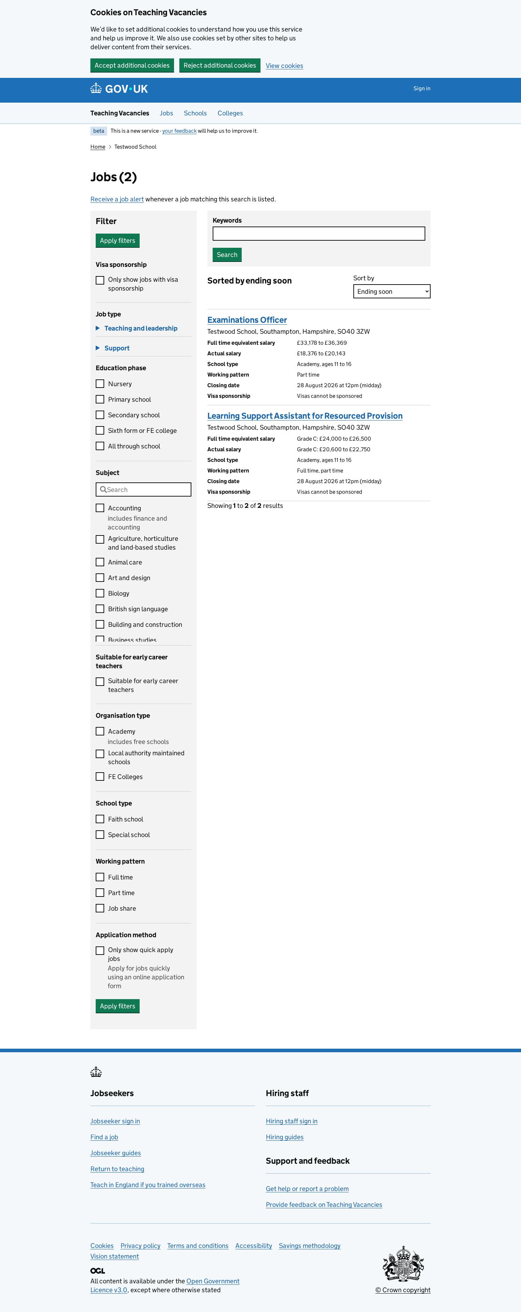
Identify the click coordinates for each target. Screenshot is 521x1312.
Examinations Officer (247, 320)
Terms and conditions (198, 1246)
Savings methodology (310, 1246)
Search (227, 255)
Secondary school (134, 415)
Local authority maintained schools (146, 757)
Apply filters (117, 240)
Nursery (120, 384)
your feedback (179, 130)
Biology (118, 593)
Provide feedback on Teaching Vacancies (324, 1205)
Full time (120, 877)
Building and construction (145, 624)
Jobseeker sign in (115, 1121)
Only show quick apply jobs (140, 954)
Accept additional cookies (132, 65)
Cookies (102, 1246)
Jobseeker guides (115, 1153)
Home (97, 146)
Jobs (166, 113)
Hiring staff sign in (292, 1121)
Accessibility (253, 1246)
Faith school (125, 819)
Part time (121, 893)
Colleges (230, 113)
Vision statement (114, 1256)
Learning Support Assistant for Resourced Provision (305, 416)
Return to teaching (117, 1169)
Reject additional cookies (220, 65)
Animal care (125, 562)
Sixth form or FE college (142, 430)
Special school (129, 835)
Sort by (363, 278)
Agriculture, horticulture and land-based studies (143, 542)
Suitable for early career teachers (143, 685)
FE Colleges (125, 777)
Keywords (227, 220)
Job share (122, 908)
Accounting (124, 508)
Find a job (104, 1137)
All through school (134, 446)
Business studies (132, 640)
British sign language (138, 609)
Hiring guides (285, 1137)
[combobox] (143, 489)
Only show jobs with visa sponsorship (143, 283)
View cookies (284, 65)
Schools (195, 113)
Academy (121, 731)
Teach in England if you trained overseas (148, 1185)
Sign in (422, 88)
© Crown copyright (403, 1290)
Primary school (129, 399)
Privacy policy (141, 1246)
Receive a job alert (117, 199)
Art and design (129, 578)
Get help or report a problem (307, 1189)
